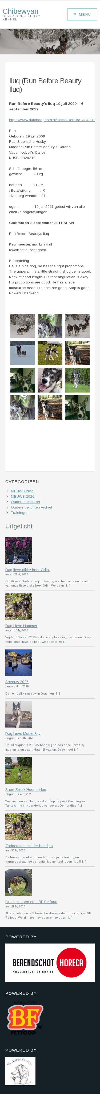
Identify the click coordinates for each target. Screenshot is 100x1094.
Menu (85, 14)
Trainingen (20, 513)
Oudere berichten (25, 502)
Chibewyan (20, 11)
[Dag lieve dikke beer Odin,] (49, 551)
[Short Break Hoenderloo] (49, 771)
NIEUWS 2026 (22, 496)
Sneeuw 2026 (17, 682)
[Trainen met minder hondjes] (49, 827)
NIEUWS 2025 (22, 491)
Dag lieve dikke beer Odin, (27, 570)
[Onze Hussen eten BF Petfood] (49, 883)
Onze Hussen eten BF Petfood (31, 902)
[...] (68, 585)
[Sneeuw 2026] (49, 663)
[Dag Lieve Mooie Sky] (49, 715)
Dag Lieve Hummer (21, 626)
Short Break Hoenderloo (25, 789)
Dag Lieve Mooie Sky (23, 733)
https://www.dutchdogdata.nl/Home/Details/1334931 (52, 120)
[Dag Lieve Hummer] (49, 607)
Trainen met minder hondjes (29, 846)
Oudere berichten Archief (31, 507)
